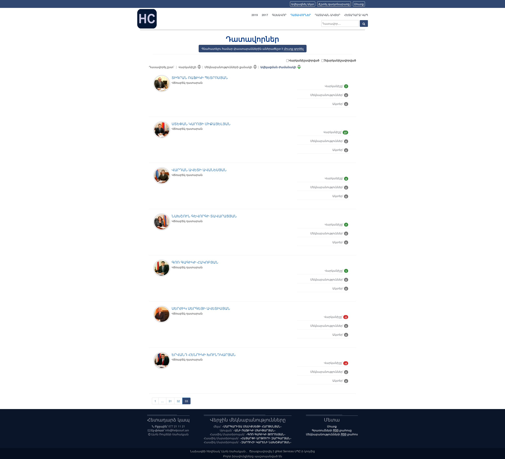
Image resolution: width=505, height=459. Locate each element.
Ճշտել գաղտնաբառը (334, 4)
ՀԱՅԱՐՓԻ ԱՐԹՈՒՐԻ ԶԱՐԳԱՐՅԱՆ (265, 438)
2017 (265, 15)
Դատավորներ (300, 15)
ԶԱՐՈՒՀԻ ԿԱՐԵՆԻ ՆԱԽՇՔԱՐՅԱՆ (265, 442)
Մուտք (359, 4)
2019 (255, 15)
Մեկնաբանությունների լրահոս (332, 434)
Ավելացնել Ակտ (302, 4)
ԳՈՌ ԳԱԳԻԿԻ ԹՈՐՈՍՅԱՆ (265, 434)
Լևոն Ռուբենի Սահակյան (170, 434)
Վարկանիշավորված (304, 60)
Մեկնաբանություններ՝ (328, 95)
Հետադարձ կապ (356, 15)
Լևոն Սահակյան (233, 451)
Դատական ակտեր (327, 15)
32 (178, 401)
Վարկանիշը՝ (336, 86)
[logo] (147, 18)
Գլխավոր (279, 15)
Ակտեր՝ (339, 104)
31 (170, 401)
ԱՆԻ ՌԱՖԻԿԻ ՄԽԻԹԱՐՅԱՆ (254, 430)
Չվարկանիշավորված (340, 60)
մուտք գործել (294, 49)
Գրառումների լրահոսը (332, 430)
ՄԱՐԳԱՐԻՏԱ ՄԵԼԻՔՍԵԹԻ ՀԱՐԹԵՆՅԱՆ (252, 426)
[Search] (364, 23)
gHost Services (285, 451)
